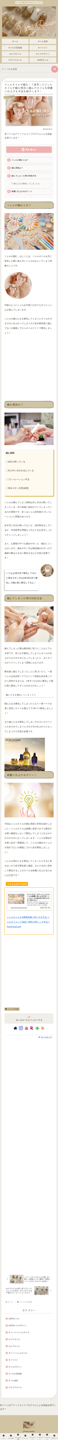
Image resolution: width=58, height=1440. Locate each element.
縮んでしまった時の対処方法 (24, 176)
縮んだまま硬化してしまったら (26, 184)
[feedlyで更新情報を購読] (37, 1028)
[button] (54, 69)
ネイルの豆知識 (13, 1009)
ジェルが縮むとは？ (20, 160)
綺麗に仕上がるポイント (22, 191)
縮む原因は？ (17, 168)
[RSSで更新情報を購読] (42, 1028)
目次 (27, 149)
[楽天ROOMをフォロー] (32, 1028)
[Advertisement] (29, 368)
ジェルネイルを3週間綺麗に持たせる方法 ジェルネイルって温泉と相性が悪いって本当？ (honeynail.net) (28, 922)
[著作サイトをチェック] (15, 1028)
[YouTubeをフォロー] (26, 1028)
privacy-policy (29, 1431)
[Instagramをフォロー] (21, 1028)
